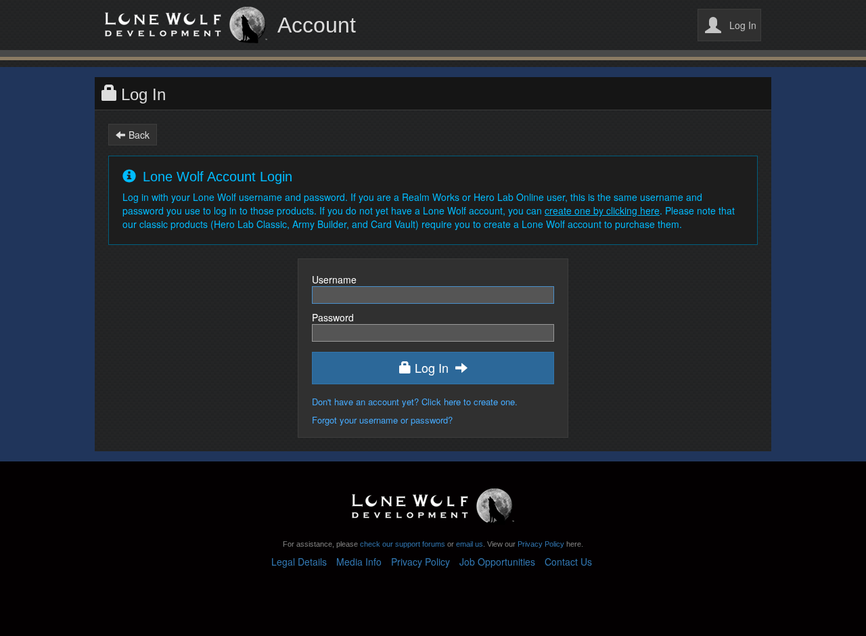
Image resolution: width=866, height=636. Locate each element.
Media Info (359, 561)
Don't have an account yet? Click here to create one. (415, 401)
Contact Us (568, 561)
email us (469, 544)
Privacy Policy (541, 544)
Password (333, 317)
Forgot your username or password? (382, 419)
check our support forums (401, 544)
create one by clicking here (602, 210)
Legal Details (299, 561)
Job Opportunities (497, 561)
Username (334, 279)
